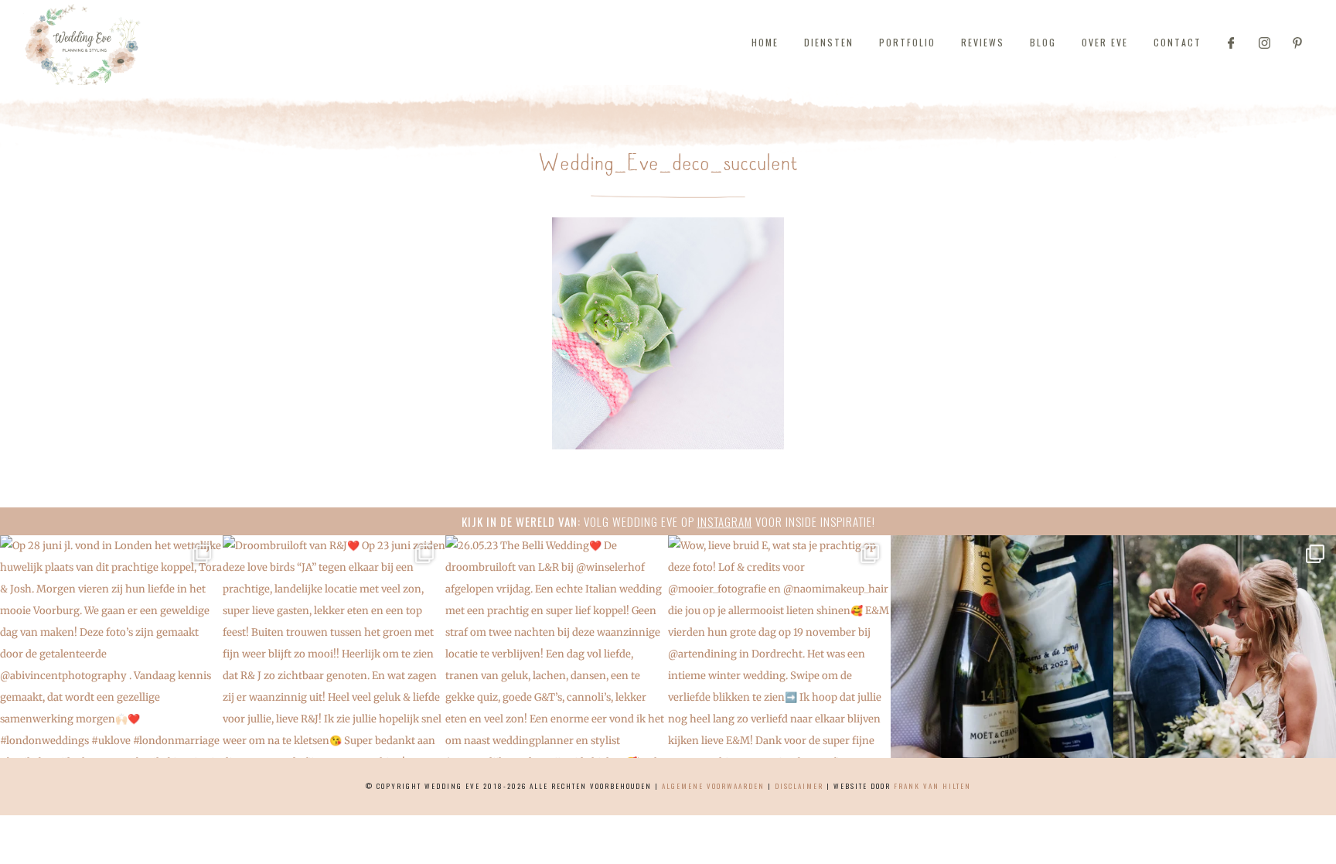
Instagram (724, 521)
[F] (1230, 42)
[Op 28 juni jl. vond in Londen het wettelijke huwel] (111, 646)
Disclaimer (799, 785)
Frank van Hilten (932, 785)
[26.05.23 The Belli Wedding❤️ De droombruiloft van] (556, 646)
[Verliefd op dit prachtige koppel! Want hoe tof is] (1224, 646)
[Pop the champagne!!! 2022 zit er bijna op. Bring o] (1002, 646)
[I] (1264, 42)
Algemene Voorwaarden (713, 785)
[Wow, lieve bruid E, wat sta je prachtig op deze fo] (779, 646)
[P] (1297, 42)
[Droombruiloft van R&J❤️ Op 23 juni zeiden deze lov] (334, 646)
